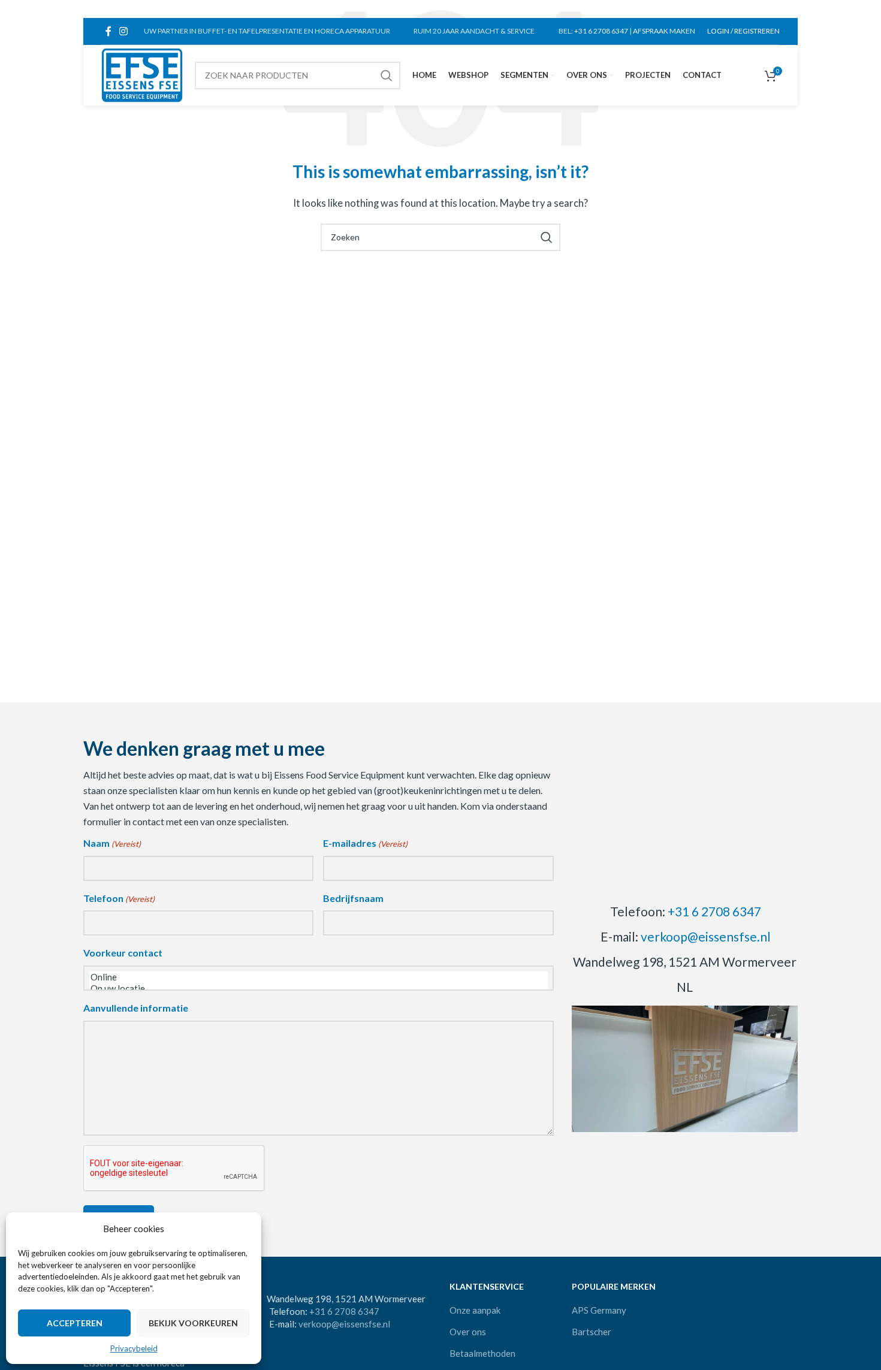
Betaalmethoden (482, 1353)
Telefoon (119, 898)
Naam (112, 843)
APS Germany (599, 1310)
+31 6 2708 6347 (601, 30)
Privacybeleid (134, 1348)
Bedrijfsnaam (353, 898)
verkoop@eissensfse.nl (706, 936)
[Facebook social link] (108, 31)
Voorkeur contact (122, 952)
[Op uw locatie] (318, 988)
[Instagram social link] (123, 31)
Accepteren (74, 1323)
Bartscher (591, 1331)
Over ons (467, 1331)
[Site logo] (142, 73)
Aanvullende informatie (135, 1007)
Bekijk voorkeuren (193, 1323)
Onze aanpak (474, 1310)
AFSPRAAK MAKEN (664, 30)
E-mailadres (365, 843)
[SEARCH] (386, 75)
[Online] (318, 977)
